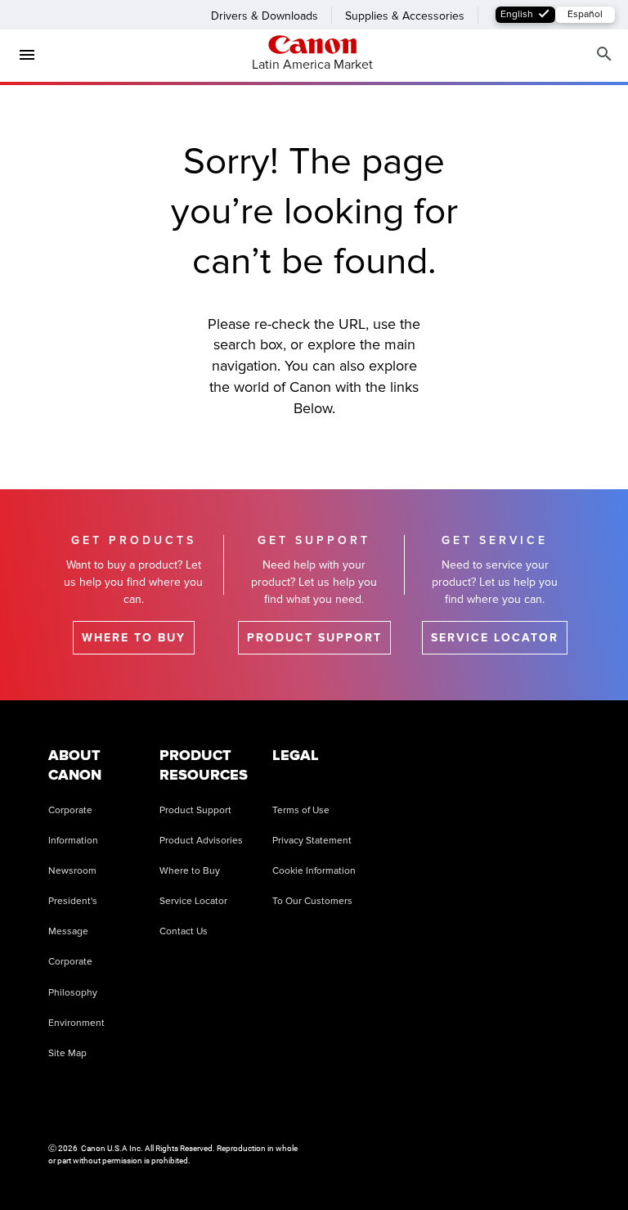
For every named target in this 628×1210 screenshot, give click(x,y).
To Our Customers (312, 901)
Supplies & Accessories (404, 16)
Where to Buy (189, 871)
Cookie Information (314, 871)
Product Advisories (201, 840)
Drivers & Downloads (264, 16)
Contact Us (183, 931)
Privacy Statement (312, 840)
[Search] (604, 54)
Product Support (195, 810)
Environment (76, 1023)
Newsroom (72, 871)
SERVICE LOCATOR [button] (494, 638)
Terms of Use (301, 810)
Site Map (67, 1053)
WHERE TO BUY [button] (134, 638)
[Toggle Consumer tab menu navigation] (20, 54)
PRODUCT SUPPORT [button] (314, 638)
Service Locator (193, 901)
